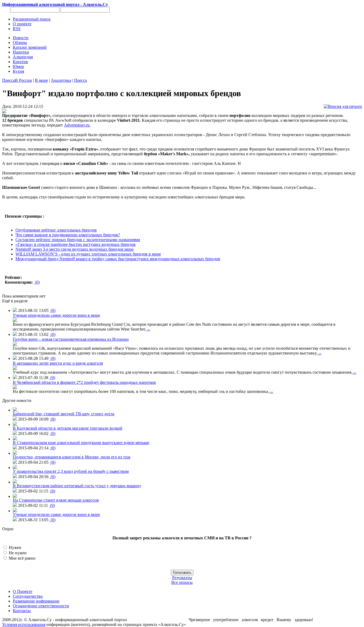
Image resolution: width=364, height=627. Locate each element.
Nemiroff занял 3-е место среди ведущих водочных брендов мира (74, 249)
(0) (37, 282)
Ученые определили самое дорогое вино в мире (56, 315)
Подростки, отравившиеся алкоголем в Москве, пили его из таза (71, 457)
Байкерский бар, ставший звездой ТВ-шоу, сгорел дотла (63, 414)
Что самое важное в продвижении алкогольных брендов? (67, 235)
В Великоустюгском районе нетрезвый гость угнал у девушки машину (77, 485)
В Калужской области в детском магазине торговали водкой (67, 428)
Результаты (182, 577)
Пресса (8, 80)
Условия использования (23, 624)
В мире (41, 80)
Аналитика (61, 80)
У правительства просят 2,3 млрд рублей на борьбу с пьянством (71, 471)
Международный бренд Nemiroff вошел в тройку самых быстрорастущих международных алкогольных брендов (117, 258)
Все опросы (182, 582)
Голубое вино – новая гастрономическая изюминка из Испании (71, 339)
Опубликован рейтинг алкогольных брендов (56, 230)
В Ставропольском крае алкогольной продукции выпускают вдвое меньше (81, 442)
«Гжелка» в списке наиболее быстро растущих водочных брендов (75, 244)
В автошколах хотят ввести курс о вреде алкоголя (58, 363)
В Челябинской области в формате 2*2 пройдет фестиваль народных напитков (84, 382)
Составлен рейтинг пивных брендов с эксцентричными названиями (77, 239)
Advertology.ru (77, 125)
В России (23, 80)
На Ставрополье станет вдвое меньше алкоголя (56, 500)
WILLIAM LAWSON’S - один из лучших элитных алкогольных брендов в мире (88, 254)
